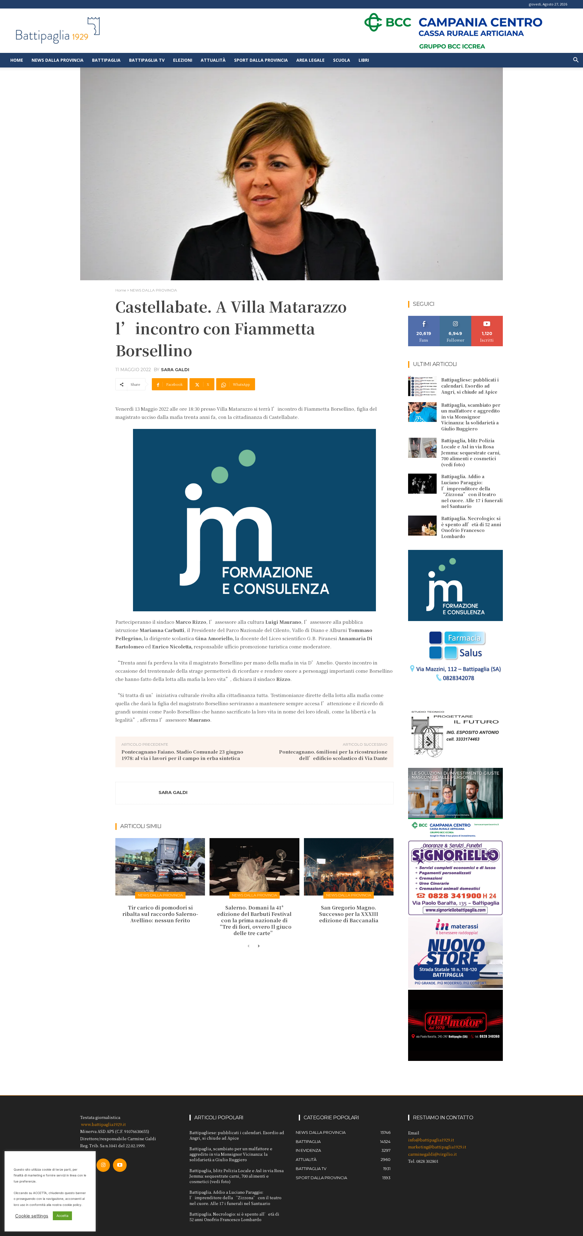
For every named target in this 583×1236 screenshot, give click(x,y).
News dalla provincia (58, 60)
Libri (364, 60)
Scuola (341, 60)
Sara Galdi (175, 370)
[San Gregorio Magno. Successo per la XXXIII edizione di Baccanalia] (349, 867)
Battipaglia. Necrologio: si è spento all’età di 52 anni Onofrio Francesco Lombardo (471, 527)
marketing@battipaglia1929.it (437, 1147)
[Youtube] (119, 1165)
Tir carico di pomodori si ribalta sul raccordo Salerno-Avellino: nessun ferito (160, 914)
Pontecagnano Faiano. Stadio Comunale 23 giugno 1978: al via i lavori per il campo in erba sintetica (182, 754)
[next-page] (258, 946)
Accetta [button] (62, 1216)
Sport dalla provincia (261, 60)
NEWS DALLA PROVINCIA (153, 290)
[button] (575, 61)
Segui (455, 318)
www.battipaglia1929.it (103, 1124)
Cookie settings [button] (31, 1216)
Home (16, 60)
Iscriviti (487, 318)
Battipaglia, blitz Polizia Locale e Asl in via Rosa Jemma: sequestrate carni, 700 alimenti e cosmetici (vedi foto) (470, 452)
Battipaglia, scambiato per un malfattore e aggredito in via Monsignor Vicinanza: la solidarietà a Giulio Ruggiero (470, 417)
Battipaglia (106, 60)
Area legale (310, 60)
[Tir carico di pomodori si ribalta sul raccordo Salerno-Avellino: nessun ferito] (160, 867)
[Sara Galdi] (137, 793)
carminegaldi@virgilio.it (432, 1154)
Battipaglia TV (147, 60)
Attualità (213, 60)
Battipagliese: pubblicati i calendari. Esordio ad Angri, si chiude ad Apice (470, 386)
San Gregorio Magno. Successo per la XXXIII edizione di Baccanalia (348, 914)
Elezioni (182, 60)
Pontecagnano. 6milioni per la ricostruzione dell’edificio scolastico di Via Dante (333, 754)
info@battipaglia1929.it (431, 1140)
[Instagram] (103, 1165)
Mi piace (423, 318)
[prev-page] (248, 946)
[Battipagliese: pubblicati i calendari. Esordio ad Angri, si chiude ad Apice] (422, 386)
